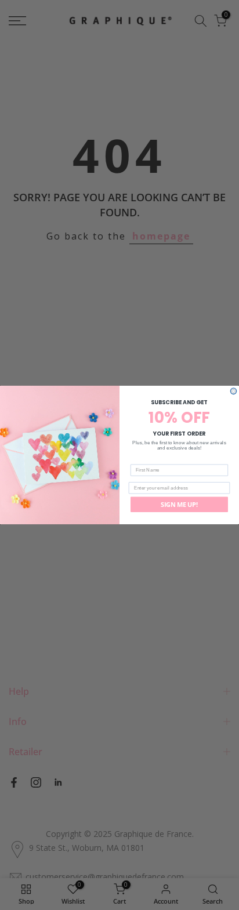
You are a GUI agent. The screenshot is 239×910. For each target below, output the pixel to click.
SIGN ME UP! (179, 504)
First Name (143, 459)
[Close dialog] (233, 391)
